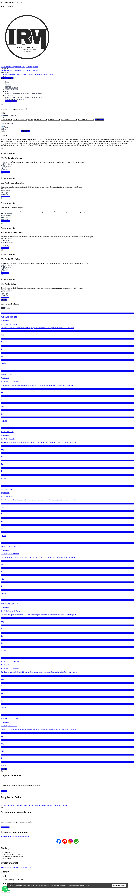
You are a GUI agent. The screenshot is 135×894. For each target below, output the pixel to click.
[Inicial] (27, 63)
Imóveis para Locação (24, 867)
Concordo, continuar (119, 885)
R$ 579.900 (5, 273)
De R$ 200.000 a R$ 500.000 (22, 805)
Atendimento (5, 827)
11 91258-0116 (11, 101)
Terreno (35, 67)
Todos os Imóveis (7, 67)
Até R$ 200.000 (6, 805)
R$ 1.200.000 (5, 221)
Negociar (4, 791)
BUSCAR (100, 119)
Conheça (4, 74)
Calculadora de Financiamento (44, 74)
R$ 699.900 (5, 297)
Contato (3, 76)
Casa (23, 67)
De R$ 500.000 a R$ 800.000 (42, 805)
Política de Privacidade (84, 885)
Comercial (29, 67)
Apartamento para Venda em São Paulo (16, 836)
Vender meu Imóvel (13, 74)
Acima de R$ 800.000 (59, 805)
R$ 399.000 (5, 248)
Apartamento (17, 67)
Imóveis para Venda (8, 867)
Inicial (7, 82)
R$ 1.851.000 (5, 196)
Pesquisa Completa (27, 74)
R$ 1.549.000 (5, 172)
